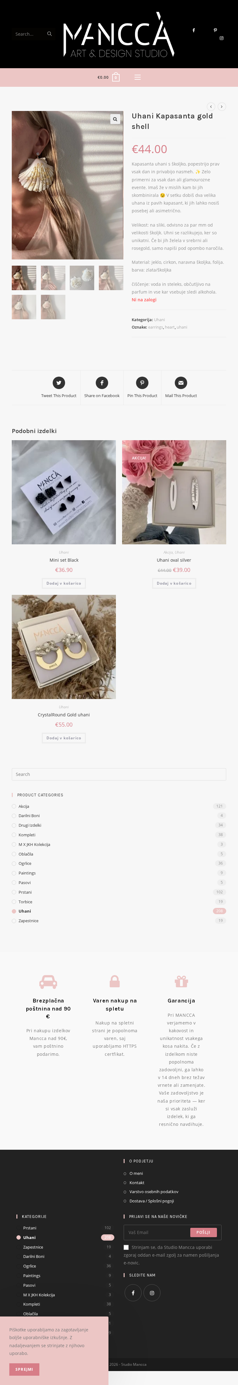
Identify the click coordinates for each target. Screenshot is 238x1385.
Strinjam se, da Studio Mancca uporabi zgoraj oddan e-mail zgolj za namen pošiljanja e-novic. (171, 1255)
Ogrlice (25, 863)
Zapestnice (28, 920)
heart (170, 327)
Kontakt (137, 1182)
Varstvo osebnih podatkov (154, 1191)
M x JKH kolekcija (34, 844)
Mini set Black (64, 560)
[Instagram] (152, 1292)
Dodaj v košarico (63, 583)
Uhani (159, 319)
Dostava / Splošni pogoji (152, 1201)
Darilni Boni (29, 815)
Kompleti (27, 835)
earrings (155, 327)
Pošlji (203, 1232)
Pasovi (25, 882)
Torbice (25, 902)
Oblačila (26, 854)
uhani (182, 327)
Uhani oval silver (174, 560)
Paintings (27, 873)
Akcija (168, 552)
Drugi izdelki (30, 825)
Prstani (25, 892)
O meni (136, 1173)
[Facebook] (133, 1292)
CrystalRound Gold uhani (64, 715)
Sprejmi (24, 1369)
